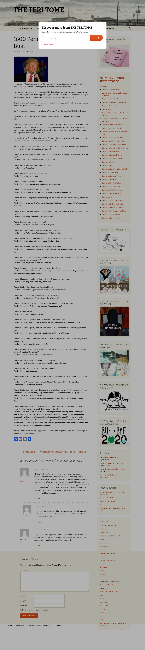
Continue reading (48, 44)
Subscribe (96, 38)
